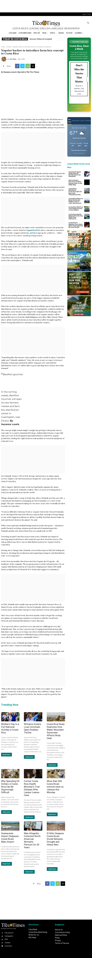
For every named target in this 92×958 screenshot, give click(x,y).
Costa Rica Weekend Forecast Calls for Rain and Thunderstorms (75, 191)
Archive (9, 47)
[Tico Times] (4, 59)
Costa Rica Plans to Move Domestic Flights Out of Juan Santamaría (76, 201)
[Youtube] (2, 946)
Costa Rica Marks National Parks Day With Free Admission (76, 216)
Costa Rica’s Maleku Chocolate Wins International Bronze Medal (76, 225)
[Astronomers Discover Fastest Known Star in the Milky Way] (87, 182)
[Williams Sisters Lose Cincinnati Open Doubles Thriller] (33, 716)
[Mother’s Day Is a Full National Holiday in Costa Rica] (10, 716)
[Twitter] (22, 66)
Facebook (9, 933)
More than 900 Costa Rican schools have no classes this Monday (55, 787)
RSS (6, 939)
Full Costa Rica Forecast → (79, 150)
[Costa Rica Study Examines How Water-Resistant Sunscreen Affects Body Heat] (56, 716)
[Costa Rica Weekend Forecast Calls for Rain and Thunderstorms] (87, 190)
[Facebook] (17, 66)
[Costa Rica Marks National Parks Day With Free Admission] (87, 216)
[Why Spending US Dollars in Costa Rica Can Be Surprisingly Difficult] (10, 773)
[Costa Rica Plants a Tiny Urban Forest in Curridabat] (87, 209)
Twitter (7, 943)
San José (69, 121)
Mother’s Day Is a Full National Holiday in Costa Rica (10, 728)
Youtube (8, 946)
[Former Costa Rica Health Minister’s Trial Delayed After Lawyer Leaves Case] (33, 773)
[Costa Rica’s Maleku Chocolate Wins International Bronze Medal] (87, 224)
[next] (63, 39)
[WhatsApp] (27, 66)
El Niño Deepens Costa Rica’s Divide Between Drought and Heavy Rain (55, 839)
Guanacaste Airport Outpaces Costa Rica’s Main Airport (10, 837)
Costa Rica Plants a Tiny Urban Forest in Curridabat (76, 208)
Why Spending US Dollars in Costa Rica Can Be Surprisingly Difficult (10, 787)
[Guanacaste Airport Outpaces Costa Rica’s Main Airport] (10, 826)
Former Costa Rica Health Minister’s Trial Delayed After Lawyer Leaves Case (32, 788)
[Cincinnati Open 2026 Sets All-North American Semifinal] (87, 174)
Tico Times (13, 59)
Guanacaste (75, 120)
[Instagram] (2, 936)
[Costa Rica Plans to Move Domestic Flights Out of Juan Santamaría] (87, 200)
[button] (88, 23)
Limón (82, 120)
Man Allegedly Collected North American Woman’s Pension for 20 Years (32, 840)
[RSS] (2, 939)
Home (3, 47)
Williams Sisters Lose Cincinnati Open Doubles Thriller (32, 728)
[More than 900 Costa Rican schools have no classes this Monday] (56, 773)
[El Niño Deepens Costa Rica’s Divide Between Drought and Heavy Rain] (56, 826)
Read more (6, 754)
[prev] (59, 39)
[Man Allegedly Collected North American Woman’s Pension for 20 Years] (33, 826)
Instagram (9, 936)
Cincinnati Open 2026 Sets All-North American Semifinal (75, 174)
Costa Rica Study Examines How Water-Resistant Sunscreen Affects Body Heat (56, 731)
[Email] (33, 66)
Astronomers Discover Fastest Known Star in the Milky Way (75, 182)
